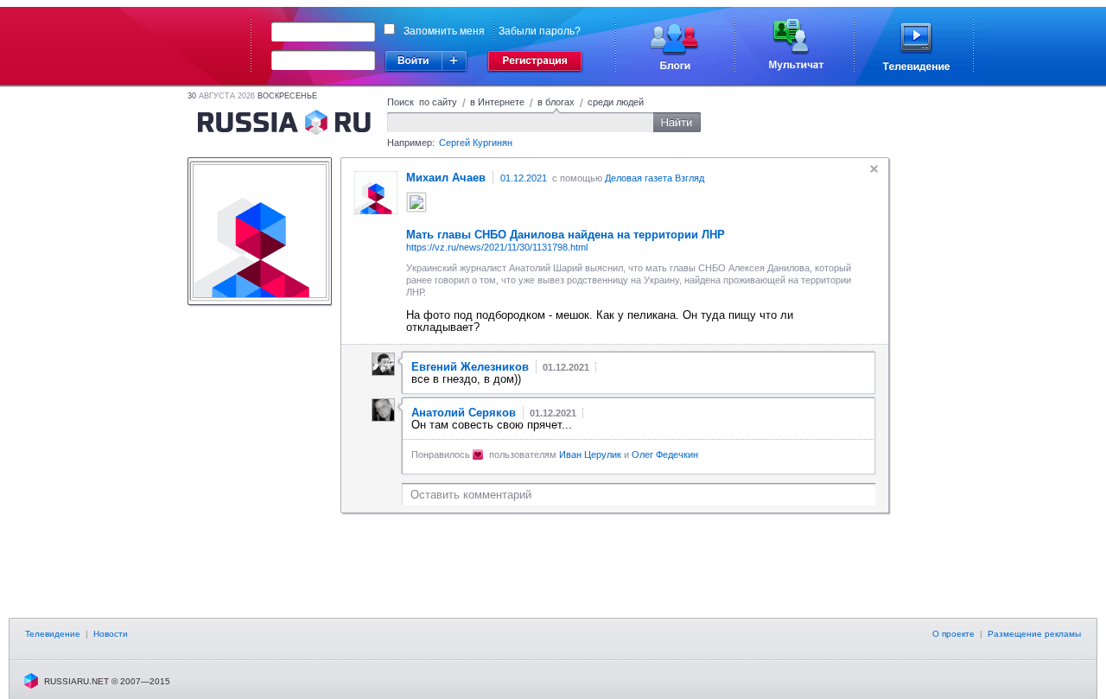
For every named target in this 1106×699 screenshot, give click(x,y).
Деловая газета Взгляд (654, 178)
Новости (110, 634)
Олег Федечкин (665, 454)
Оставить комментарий (470, 494)
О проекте (953, 634)
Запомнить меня (444, 31)
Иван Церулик (590, 454)
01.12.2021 (523, 178)
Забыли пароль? (540, 31)
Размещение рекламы (1034, 634)
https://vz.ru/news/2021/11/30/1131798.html (497, 247)
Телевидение (52, 634)
